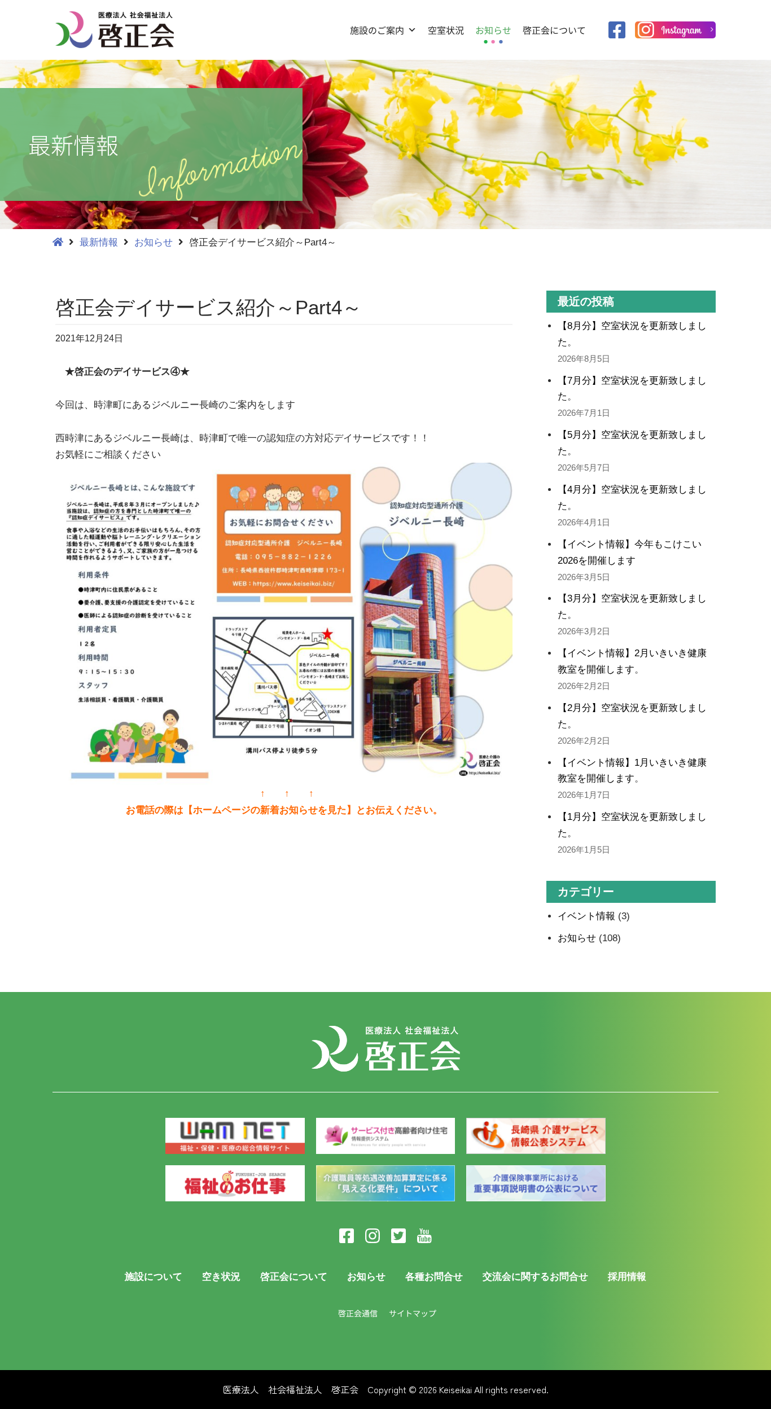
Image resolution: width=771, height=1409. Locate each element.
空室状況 (446, 30)
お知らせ (493, 30)
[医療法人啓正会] (117, 29)
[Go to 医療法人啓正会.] (57, 242)
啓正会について (554, 30)
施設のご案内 (377, 30)
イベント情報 (586, 916)
